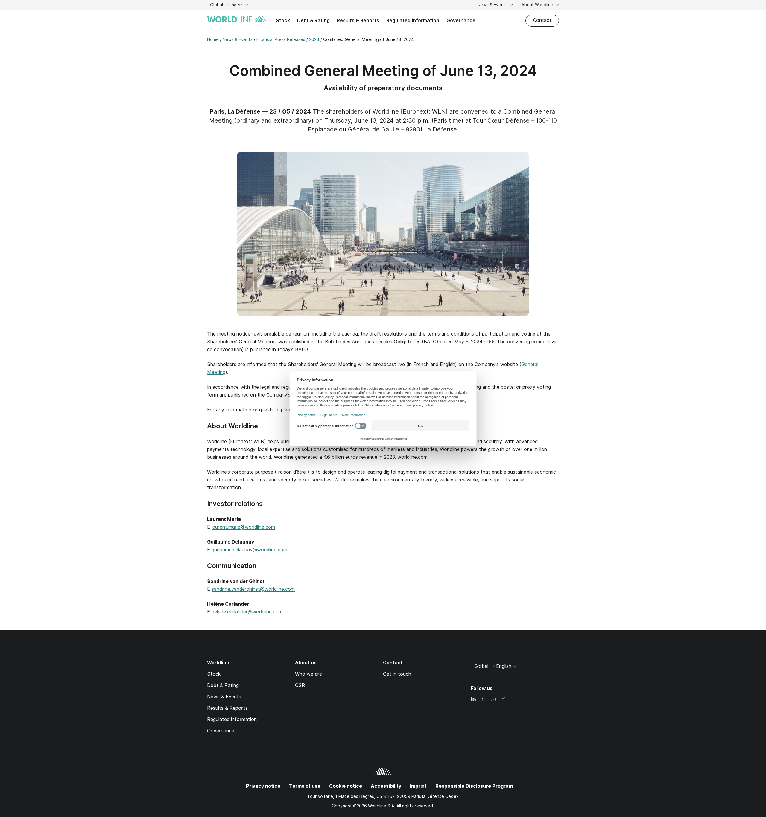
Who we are (308, 674)
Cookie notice (345, 786)
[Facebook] (483, 700)
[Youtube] (493, 700)
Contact (542, 20)
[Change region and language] (514, 666)
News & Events (493, 4)
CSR (300, 685)
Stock (283, 20)
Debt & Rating (313, 20)
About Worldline (538, 4)
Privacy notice (263, 786)
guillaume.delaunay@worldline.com (249, 550)
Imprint (418, 786)
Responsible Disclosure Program (474, 786)
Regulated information (412, 20)
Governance (460, 20)
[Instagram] (503, 700)
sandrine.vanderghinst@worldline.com (253, 589)
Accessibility (386, 786)
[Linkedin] (473, 700)
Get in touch (397, 674)
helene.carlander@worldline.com (247, 612)
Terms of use (304, 786)
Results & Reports (358, 20)
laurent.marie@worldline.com (243, 527)
